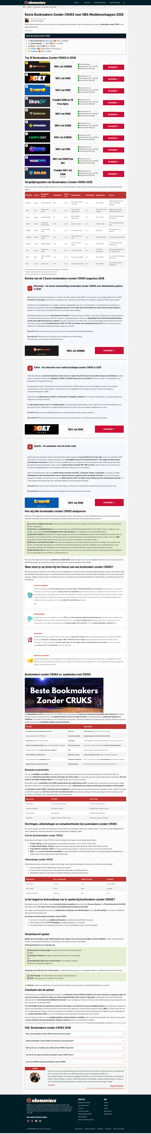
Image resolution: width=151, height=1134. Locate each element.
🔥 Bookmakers (37, 7)
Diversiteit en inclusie (83, 1111)
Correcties (80, 1108)
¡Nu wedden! (108, 350)
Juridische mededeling (89, 1128)
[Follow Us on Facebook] (28, 1121)
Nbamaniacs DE (108, 1114)
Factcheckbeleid (82, 1117)
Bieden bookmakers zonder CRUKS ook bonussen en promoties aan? (50, 1041)
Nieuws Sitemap (79, 1128)
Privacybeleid (108, 1128)
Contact (106, 1108)
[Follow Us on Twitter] (32, 1121)
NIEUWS (76, 2)
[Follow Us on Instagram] (36, 1121)
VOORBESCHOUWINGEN (100, 2)
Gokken (106, 1105)
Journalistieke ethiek (83, 1105)
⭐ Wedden (29, 7)
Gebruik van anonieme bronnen (86, 1119)
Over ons (106, 1102)
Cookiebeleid (100, 1128)
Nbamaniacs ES (108, 1111)
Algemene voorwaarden (118, 1128)
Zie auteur (51, 1085)
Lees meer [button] (28, 30)
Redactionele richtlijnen (84, 1102)
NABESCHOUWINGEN (114, 2)
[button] (124, 2)
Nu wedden (112, 67)
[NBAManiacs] (35, 2)
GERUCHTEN (87, 2)
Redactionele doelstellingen (85, 1114)
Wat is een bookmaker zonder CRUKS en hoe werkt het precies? (48, 1034)
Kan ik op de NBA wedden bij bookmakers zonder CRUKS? (46, 1062)
